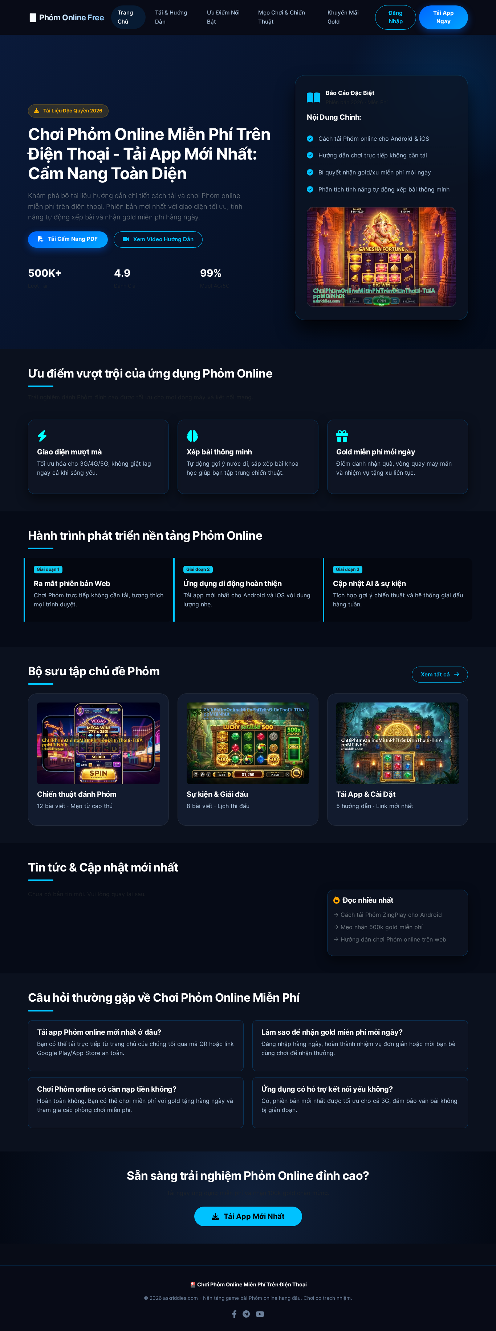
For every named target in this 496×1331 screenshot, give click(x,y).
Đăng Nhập (396, 17)
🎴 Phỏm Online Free (66, 17)
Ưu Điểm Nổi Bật (223, 17)
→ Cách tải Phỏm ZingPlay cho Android (387, 914)
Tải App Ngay (443, 17)
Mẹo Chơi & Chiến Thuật (281, 17)
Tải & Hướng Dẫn (171, 17)
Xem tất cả (436, 674)
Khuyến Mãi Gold (343, 17)
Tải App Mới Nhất (253, 1216)
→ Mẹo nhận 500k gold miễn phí (378, 927)
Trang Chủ (125, 17)
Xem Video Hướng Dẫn (163, 239)
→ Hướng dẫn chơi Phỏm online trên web (389, 939)
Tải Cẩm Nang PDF (72, 238)
